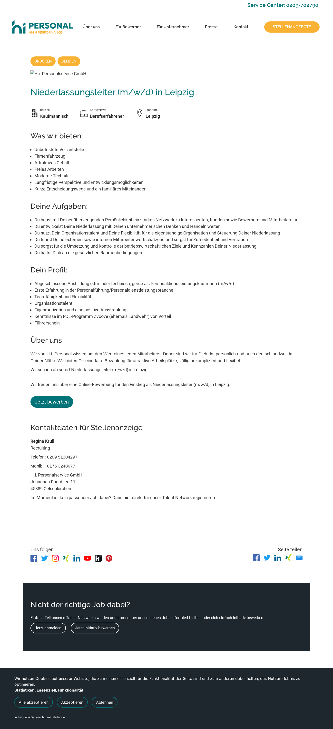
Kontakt (241, 27)
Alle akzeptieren (34, 702)
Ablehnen (104, 702)
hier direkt (134, 497)
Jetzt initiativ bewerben (95, 628)
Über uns (91, 27)
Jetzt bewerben (52, 402)
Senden (68, 61)
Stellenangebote (292, 27)
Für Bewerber (128, 27)
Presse (211, 27)
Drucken (43, 61)
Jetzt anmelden (48, 628)
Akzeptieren (72, 702)
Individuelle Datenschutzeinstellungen (40, 717)
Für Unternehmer (173, 27)
